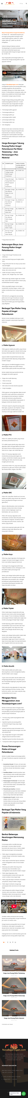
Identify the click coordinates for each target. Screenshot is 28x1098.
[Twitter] (24, 24)
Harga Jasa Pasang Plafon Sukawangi (14, 995)
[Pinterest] (22, 26)
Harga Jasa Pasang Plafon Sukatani (14, 1018)
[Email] (24, 26)
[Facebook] (22, 24)
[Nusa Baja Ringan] (9, 3)
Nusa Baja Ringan (8, 26)
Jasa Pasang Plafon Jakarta (10, 18)
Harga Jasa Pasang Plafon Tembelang (14, 973)
